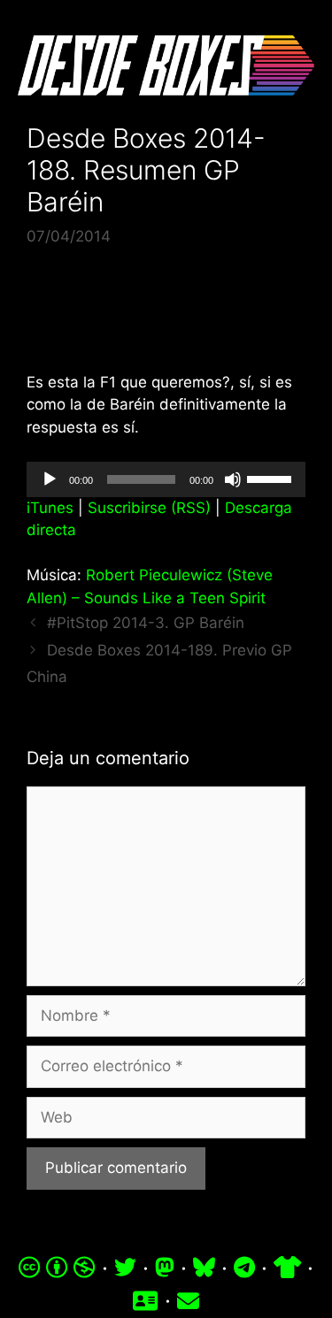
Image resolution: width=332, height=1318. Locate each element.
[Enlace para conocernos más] (145, 1300)
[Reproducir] (49, 479)
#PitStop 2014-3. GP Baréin (145, 623)
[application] (166, 479)
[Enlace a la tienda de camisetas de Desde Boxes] (287, 1267)
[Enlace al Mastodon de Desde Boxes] (164, 1267)
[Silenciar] (233, 479)
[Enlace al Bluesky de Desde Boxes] (204, 1267)
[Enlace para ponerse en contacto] (188, 1300)
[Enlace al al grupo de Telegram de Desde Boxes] (244, 1267)
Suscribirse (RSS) (149, 508)
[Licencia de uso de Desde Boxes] (57, 1267)
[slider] (272, 478)
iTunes (50, 508)
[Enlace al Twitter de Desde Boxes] (125, 1267)
